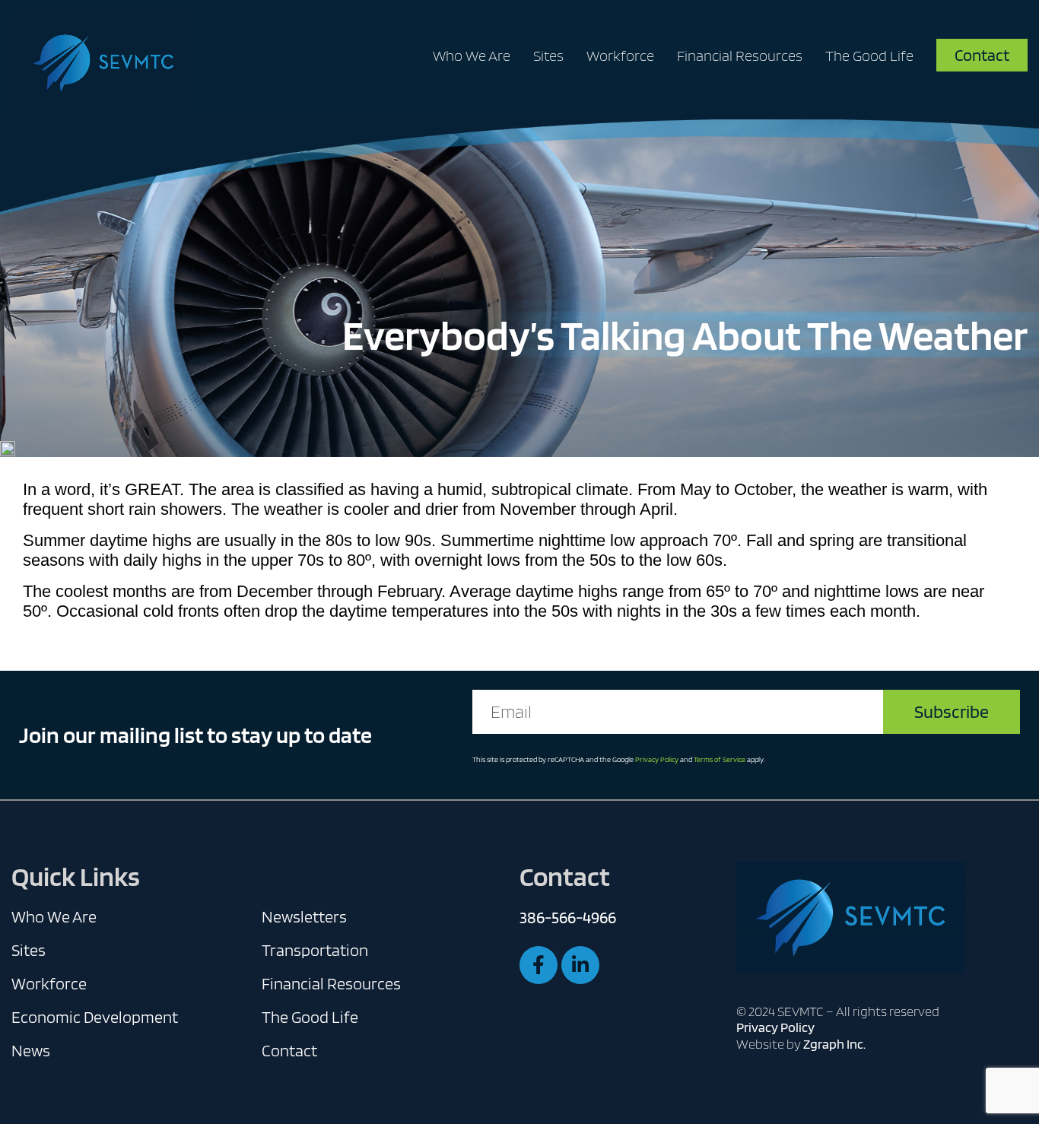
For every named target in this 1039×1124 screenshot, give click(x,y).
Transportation (315, 950)
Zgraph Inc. (834, 1044)
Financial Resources (739, 55)
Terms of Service (719, 759)
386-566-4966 (568, 917)
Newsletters (304, 916)
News (30, 1050)
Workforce (620, 55)
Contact (289, 1050)
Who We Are (471, 55)
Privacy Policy (656, 759)
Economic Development (94, 1017)
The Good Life (869, 55)
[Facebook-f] (539, 965)
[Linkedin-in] (580, 965)
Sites (548, 55)
